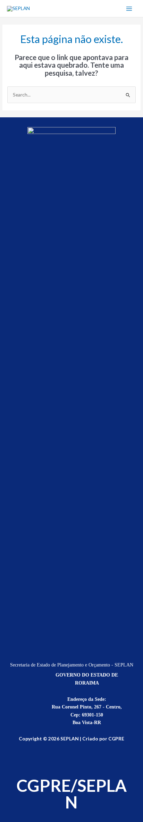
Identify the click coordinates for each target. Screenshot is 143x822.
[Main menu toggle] (129, 8)
